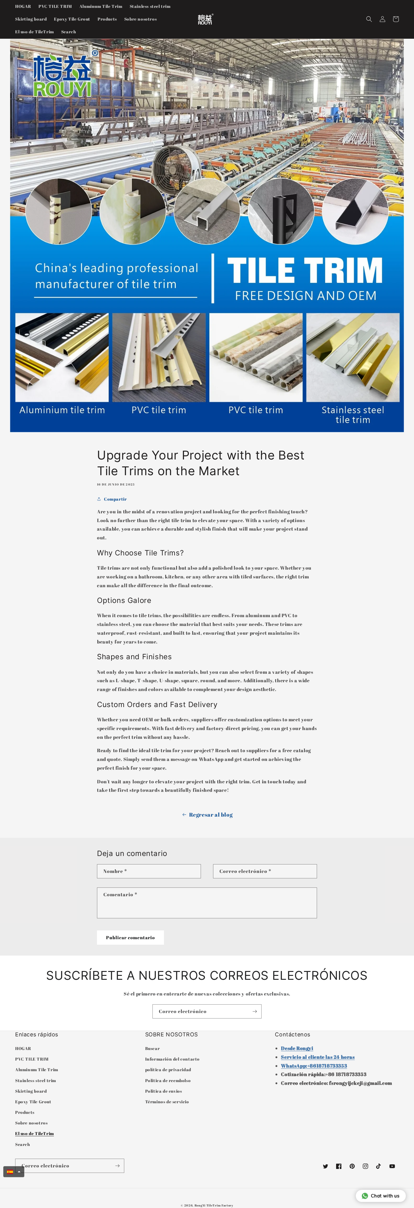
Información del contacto (172, 1059)
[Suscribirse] (254, 1011)
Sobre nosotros (31, 1123)
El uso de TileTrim (34, 1133)
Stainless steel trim (35, 1080)
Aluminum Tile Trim (36, 1069)
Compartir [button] (115, 499)
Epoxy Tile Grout (33, 1101)
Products (25, 1112)
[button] (369, 19)
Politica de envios (163, 1091)
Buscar (152, 1048)
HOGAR (23, 1048)
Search (22, 1144)
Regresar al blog (211, 814)
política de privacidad (168, 1069)
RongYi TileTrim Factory (214, 1205)
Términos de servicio (167, 1101)
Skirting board (31, 1091)
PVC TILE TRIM (32, 1059)
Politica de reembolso (168, 1080)
